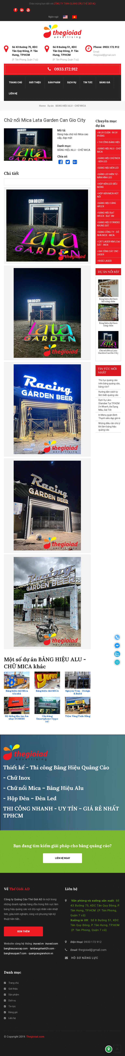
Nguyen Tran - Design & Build (77, 692)
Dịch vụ (71, 82)
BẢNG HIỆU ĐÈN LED (108, 168)
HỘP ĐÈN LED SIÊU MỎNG (107, 185)
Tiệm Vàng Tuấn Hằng (77, 716)
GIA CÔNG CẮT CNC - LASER (108, 253)
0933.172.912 (65, 69)
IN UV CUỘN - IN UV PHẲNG (107, 134)
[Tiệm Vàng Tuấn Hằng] (78, 705)
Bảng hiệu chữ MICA (47, 691)
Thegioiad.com (35, 1036)
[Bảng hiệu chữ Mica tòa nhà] (17, 680)
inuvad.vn (38, 943)
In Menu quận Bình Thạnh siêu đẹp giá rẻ (109, 417)
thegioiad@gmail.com (92, 950)
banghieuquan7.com (15, 953)
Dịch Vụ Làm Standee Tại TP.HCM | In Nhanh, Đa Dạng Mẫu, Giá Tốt (108, 405)
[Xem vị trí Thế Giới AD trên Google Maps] (108, 1049)
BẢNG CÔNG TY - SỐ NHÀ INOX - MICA (108, 234)
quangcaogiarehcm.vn (41, 953)
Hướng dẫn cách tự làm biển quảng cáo (108, 393)
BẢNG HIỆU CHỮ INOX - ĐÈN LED (108, 160)
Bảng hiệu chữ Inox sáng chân (108, 324)
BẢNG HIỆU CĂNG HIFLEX (106, 205)
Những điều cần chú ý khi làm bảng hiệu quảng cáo (109, 426)
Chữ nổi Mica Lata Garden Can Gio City (108, 351)
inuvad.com (51, 943)
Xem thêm (23, 931)
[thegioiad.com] (62, 31)
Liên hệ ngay (62, 858)
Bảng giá (104, 82)
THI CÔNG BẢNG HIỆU (109, 142)
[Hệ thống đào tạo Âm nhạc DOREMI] (17, 705)
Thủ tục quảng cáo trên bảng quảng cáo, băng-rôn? (109, 383)
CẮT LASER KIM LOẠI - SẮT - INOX (109, 243)
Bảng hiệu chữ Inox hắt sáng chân (108, 300)
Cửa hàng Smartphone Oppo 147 (47, 719)
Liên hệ (13, 93)
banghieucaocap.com (16, 948)
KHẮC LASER (105, 261)
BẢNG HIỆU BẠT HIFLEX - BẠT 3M (105, 214)
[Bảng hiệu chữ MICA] (47, 680)
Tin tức (87, 82)
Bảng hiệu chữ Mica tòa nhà (17, 692)
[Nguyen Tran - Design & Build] (78, 680)
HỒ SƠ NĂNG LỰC (84, 958)
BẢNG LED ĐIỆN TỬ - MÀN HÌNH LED (108, 176)
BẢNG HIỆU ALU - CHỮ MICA (109, 150)
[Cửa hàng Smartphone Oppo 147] (47, 705)
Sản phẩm (54, 82)
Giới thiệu (35, 82)
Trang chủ (15, 82)
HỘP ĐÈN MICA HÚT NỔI (108, 195)
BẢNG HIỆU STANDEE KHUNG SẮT (108, 224)
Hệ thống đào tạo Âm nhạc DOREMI (17, 717)
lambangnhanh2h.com (42, 948)
